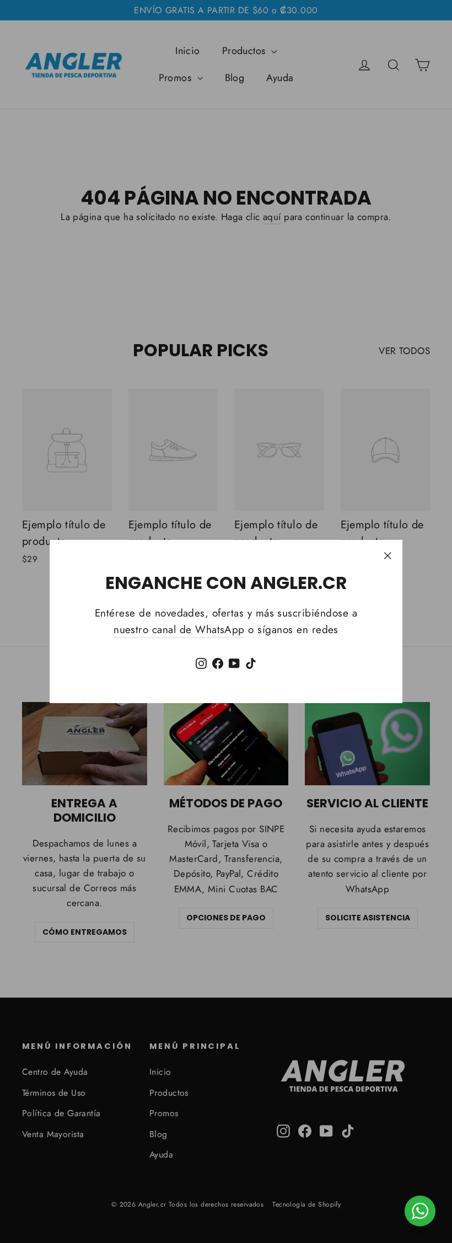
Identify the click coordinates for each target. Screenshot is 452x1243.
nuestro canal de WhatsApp (179, 629)
